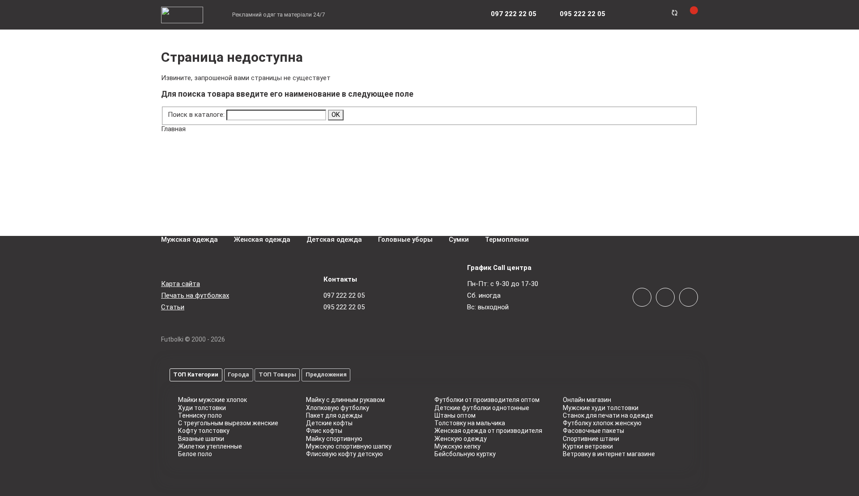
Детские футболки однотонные (481, 407)
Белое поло (195, 454)
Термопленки (507, 239)
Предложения (326, 374)
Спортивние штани (591, 438)
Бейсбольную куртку (465, 454)
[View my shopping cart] (688, 13)
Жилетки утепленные (210, 446)
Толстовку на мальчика (469, 423)
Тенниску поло (200, 415)
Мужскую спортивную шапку (348, 446)
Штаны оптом (455, 415)
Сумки (459, 239)
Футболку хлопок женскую (602, 423)
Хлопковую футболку (337, 407)
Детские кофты (329, 423)
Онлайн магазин (587, 399)
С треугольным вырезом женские (228, 423)
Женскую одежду (460, 438)
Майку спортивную (334, 438)
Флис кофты (324, 430)
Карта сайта (180, 284)
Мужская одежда (189, 239)
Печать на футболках (195, 295)
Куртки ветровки (588, 446)
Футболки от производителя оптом (487, 399)
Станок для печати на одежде (608, 415)
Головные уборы (405, 239)
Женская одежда (262, 239)
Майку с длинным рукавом (345, 399)
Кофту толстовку (204, 430)
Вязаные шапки (201, 438)
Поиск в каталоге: (196, 115)
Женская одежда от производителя (488, 430)
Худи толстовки (202, 407)
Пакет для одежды (334, 415)
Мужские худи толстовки (600, 407)
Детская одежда (334, 239)
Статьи (172, 307)
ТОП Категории (195, 374)
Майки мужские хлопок (212, 399)
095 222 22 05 (344, 307)
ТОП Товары (277, 374)
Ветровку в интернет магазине (609, 454)
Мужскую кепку (457, 446)
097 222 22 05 (344, 295)
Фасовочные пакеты (593, 430)
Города (238, 374)
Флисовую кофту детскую (344, 454)
